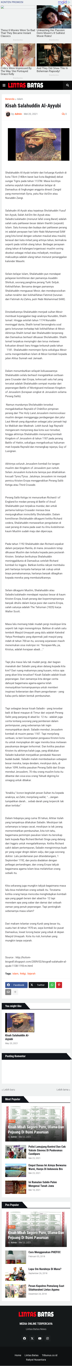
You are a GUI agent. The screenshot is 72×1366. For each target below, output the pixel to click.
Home (18, 1355)
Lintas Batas (31, 1355)
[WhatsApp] (52, 985)
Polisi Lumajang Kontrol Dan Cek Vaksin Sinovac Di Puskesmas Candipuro (47, 1150)
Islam (20, 99)
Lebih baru (9, 1089)
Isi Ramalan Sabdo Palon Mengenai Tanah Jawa (42, 1184)
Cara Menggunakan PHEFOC (44, 1252)
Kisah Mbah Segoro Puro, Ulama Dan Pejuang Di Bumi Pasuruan (36, 1129)
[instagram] (48, 1338)
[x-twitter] (32, 1338)
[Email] (8, 992)
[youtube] (40, 1338)
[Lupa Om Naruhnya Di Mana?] (15, 1274)
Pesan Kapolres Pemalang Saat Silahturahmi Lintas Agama (46, 1287)
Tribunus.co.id (49, 1355)
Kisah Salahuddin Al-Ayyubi (17, 1037)
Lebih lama (63, 1089)
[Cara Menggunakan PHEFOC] (15, 1257)
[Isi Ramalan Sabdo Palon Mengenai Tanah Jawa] (15, 1187)
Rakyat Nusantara (36, 1359)
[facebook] (24, 1338)
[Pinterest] (59, 985)
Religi (23, 973)
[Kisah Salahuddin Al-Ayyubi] (19, 1022)
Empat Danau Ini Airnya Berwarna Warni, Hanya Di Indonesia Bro (47, 1167)
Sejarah (31, 973)
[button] (4, 85)
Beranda (10, 99)
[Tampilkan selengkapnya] (15, 992)
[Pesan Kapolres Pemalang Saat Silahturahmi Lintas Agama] (15, 1291)
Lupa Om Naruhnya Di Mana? (44, 1269)
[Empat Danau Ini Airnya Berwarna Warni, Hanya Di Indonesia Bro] (15, 1170)
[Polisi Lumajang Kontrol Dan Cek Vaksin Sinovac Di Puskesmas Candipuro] (15, 1151)
